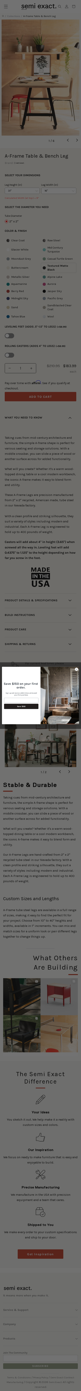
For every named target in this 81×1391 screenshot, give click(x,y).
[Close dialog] (76, 669)
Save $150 (21, 706)
